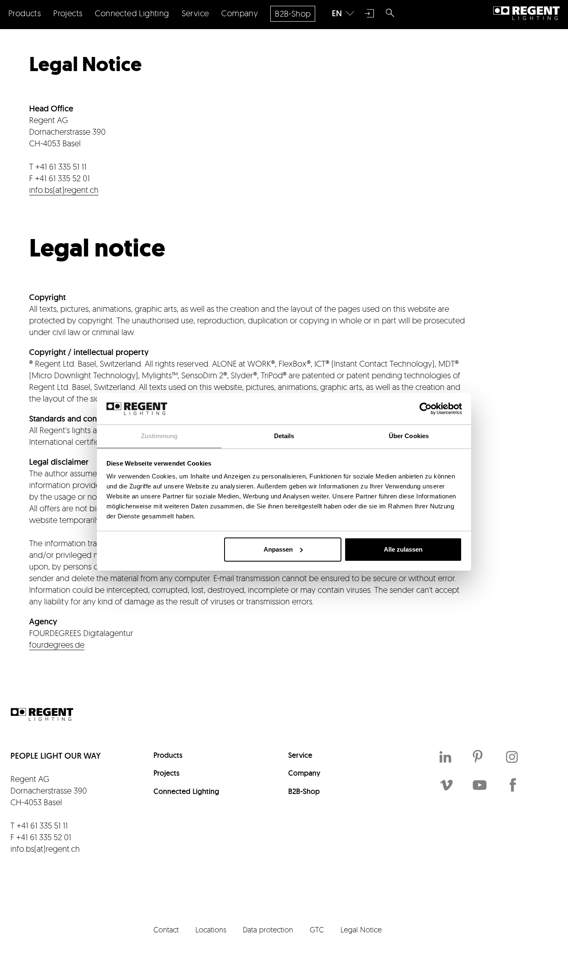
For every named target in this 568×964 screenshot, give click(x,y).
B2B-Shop (304, 791)
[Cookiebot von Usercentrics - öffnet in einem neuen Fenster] (425, 408)
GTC (317, 929)
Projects (166, 773)
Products (168, 755)
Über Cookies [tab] (409, 435)
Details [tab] (284, 435)
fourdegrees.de (56, 644)
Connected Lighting (186, 791)
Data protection (268, 929)
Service (300, 755)
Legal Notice (361, 929)
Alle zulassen (403, 549)
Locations (210, 929)
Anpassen (278, 549)
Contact (166, 929)
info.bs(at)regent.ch (64, 190)
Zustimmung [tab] (159, 435)
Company (304, 773)
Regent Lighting (526, 13)
